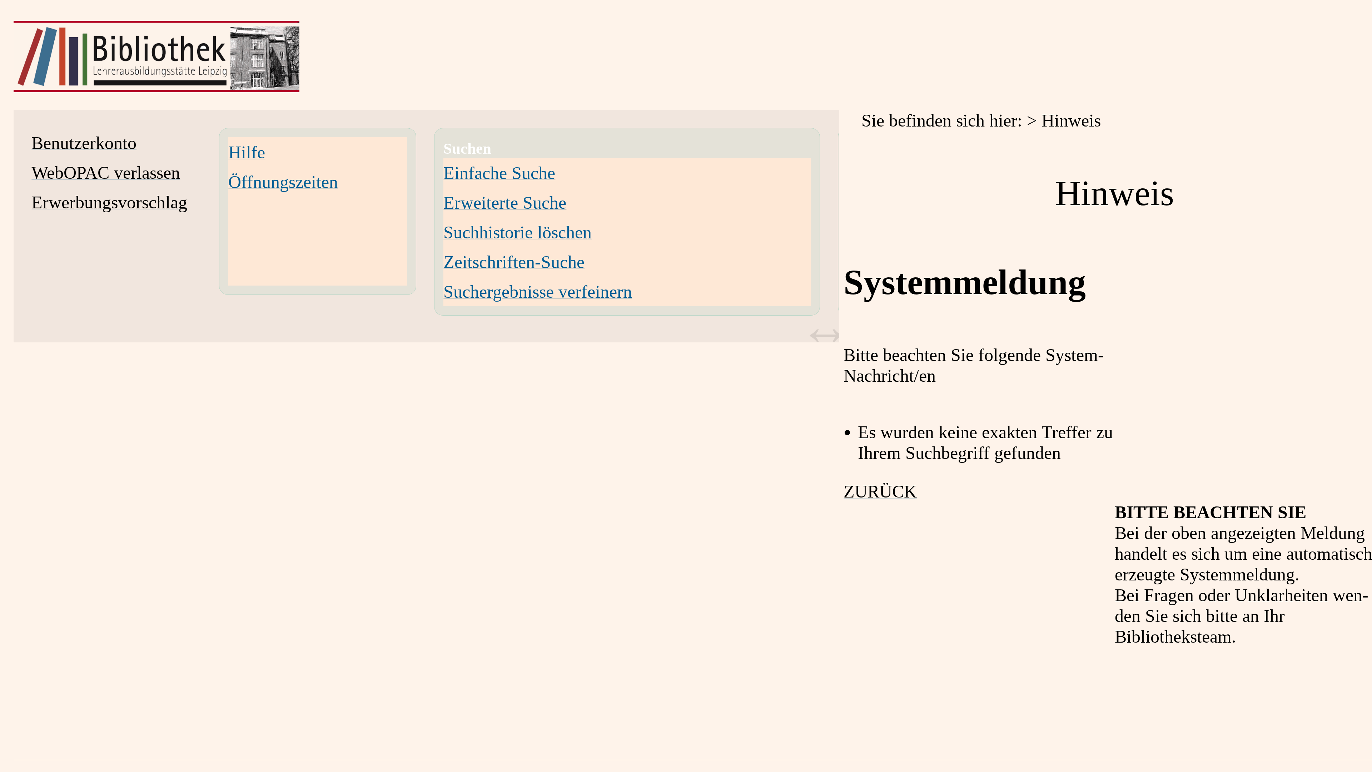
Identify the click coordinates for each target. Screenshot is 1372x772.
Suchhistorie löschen (517, 232)
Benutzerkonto (83, 143)
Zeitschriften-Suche (514, 262)
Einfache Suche (499, 173)
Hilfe (246, 152)
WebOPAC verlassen (105, 173)
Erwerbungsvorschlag (109, 202)
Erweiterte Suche (504, 203)
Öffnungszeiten (283, 182)
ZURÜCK (880, 491)
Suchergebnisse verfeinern (537, 292)
